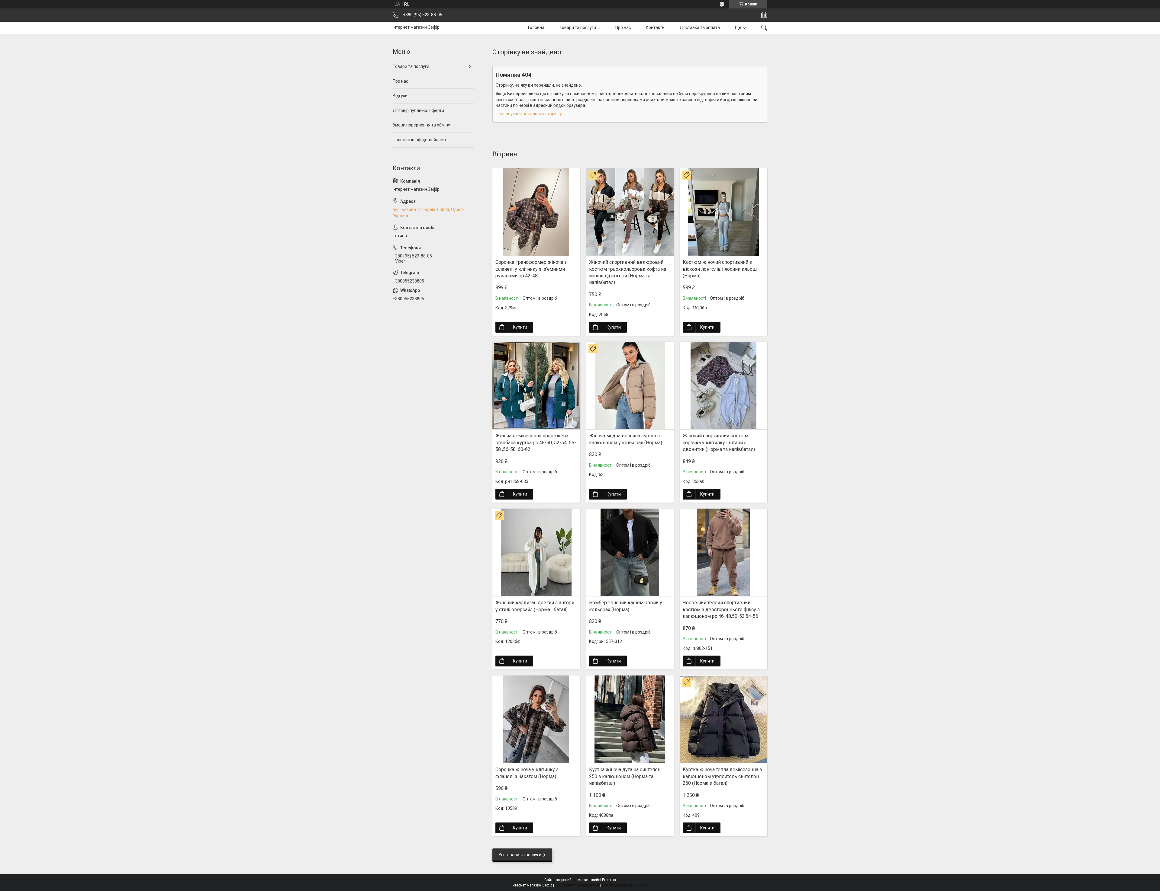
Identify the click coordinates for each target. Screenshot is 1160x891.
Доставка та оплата (700, 27)
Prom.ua (609, 880)
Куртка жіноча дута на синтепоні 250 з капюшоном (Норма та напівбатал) (625, 776)
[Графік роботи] (764, 15)
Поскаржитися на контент (577, 885)
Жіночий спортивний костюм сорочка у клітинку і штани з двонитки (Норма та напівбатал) (719, 442)
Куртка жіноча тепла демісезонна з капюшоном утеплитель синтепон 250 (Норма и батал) (722, 776)
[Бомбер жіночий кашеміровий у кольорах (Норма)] (630, 552)
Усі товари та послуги (519, 854)
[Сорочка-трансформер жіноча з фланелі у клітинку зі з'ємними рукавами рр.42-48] (536, 212)
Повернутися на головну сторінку (529, 113)
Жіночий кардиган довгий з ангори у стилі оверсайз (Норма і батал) (534, 606)
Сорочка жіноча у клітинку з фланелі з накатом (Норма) (527, 773)
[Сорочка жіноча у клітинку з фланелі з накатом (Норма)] (536, 719)
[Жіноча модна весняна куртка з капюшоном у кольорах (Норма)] (630, 385)
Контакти (655, 27)
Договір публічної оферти (418, 110)
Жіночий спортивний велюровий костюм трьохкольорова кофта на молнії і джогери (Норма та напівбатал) (627, 272)
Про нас (623, 27)
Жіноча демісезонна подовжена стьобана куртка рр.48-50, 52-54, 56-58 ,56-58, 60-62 (535, 442)
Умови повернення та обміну (421, 125)
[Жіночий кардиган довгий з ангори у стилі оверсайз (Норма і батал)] (536, 552)
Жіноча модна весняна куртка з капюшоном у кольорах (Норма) (625, 439)
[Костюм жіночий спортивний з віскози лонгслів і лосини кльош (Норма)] (723, 212)
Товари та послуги (577, 27)
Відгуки (400, 95)
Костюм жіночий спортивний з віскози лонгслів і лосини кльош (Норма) (720, 269)
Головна (536, 27)
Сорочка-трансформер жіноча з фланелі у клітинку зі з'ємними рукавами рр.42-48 (531, 269)
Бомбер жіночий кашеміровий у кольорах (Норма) (625, 606)
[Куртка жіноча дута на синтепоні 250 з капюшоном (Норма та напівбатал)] (630, 719)
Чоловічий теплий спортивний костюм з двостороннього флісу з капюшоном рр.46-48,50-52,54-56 (721, 609)
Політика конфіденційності (419, 139)
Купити (520, 327)
